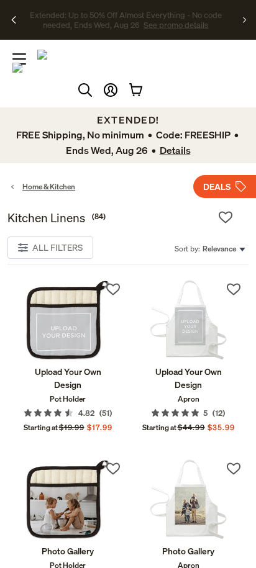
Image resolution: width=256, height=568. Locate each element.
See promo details (132, 24)
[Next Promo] (244, 20)
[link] (67, 320)
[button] (110, 90)
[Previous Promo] (14, 20)
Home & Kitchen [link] (48, 186)
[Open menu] (19, 59)
